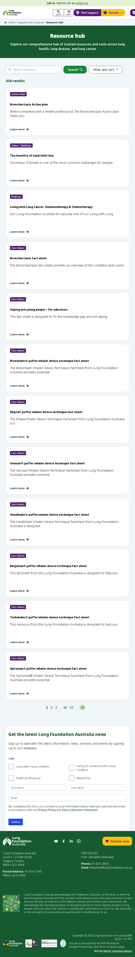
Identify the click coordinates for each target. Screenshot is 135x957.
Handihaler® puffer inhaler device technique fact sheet (49, 515)
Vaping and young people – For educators (39, 309)
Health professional (28, 778)
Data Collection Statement (80, 810)
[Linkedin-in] (71, 841)
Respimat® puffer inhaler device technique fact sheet (48, 566)
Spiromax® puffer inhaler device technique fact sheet (48, 669)
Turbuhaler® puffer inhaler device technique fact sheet (49, 617)
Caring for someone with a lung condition (95, 768)
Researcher (83, 778)
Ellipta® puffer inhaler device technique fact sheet (46, 412)
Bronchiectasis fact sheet (28, 258)
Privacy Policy (47, 810)
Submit (15, 822)
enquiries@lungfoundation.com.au (110, 867)
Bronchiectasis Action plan (29, 104)
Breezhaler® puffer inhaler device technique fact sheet (49, 361)
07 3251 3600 (100, 864)
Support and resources (31, 22)
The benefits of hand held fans (32, 155)
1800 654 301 (63, 3)
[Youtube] (56, 841)
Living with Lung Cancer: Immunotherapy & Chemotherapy (51, 207)
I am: (11, 758)
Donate (114, 13)
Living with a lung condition (32, 766)
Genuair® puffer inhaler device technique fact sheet (47, 463)
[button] (69, 12)
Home (11, 22)
